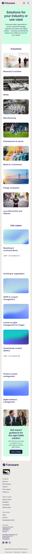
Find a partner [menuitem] (6, 489)
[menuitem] (3, 543)
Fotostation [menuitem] (5, 502)
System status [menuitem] (6, 507)
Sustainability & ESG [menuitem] (8, 520)
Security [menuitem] (4, 517)
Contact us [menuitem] (5, 492)
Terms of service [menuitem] (8, 552)
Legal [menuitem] (4, 515)
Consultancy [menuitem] (6, 504)
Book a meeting (16, 452)
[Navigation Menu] (24, 3)
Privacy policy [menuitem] (17, 552)
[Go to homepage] (8, 4)
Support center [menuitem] (6, 499)
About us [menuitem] (5, 481)
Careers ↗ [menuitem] (5, 486)
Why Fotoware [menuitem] (6, 484)
